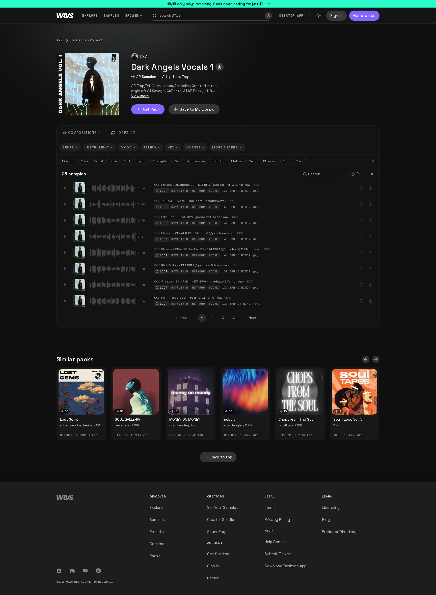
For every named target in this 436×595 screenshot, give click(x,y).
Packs (155, 555)
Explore (90, 15)
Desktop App (291, 15)
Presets (157, 531)
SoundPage (217, 531)
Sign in (336, 15)
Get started (364, 15)
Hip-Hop (173, 76)
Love (113, 161)
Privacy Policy (277, 519)
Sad (178, 161)
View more (140, 95)
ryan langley (179, 425)
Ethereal (269, 161)
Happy (141, 161)
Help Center (275, 541)
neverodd (122, 425)
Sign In (213, 565)
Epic (286, 161)
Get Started (218, 553)
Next (253, 318)
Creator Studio (220, 519)
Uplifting (218, 161)
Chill (127, 161)
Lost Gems (69, 419)
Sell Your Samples (222, 507)
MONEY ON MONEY (184, 419)
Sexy (253, 161)
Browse (132, 15)
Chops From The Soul (296, 419)
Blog (326, 519)
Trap (185, 76)
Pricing (213, 578)
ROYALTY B (179, 191)
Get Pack (151, 109)
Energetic (160, 161)
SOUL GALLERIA (127, 419)
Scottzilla (286, 425)
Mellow (236, 161)
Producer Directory (339, 531)
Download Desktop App (286, 565)
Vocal (98, 161)
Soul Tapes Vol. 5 (348, 419)
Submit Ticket (278, 553)
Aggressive (196, 161)
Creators (158, 543)
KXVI (60, 40)
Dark (300, 161)
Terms (270, 507)
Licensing (330, 507)
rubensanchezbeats (76, 425)
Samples (111, 15)
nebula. (230, 419)
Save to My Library (197, 109)
